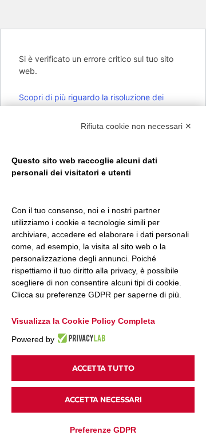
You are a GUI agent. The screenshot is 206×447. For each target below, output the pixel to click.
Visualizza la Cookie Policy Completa (83, 321)
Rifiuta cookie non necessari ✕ (136, 126)
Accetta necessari (103, 400)
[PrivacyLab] (79, 338)
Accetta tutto (103, 368)
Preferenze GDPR (103, 429)
